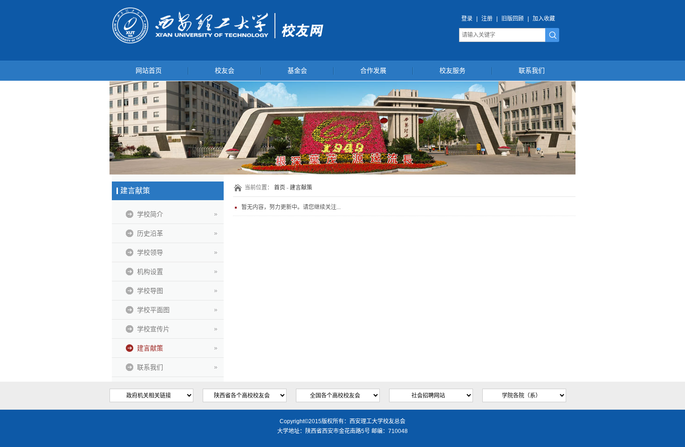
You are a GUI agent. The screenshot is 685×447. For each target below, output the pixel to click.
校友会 (224, 70)
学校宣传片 (153, 329)
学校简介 (150, 214)
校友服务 (452, 70)
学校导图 (150, 290)
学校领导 (150, 252)
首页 (279, 187)
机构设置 (150, 271)
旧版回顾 (512, 18)
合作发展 (373, 70)
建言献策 (150, 348)
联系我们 (532, 70)
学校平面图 (153, 310)
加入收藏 (544, 18)
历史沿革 (150, 233)
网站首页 (149, 70)
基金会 (297, 70)
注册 (487, 18)
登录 (467, 18)
